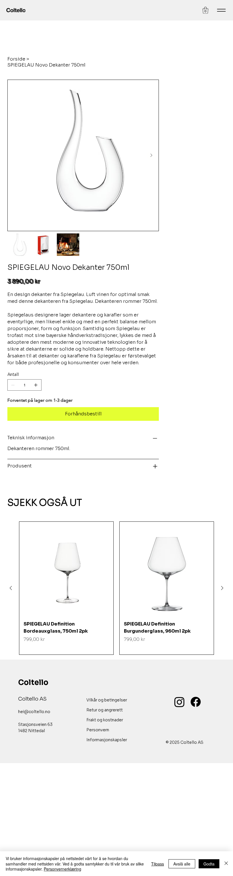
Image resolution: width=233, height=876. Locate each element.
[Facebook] (195, 702)
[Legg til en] (35, 385)
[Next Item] (151, 155)
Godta (209, 864)
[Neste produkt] (222, 588)
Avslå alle (181, 864)
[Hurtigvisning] (66, 569)
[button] (205, 10)
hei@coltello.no (34, 711)
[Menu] (221, 10)
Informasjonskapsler (106, 739)
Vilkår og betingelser (106, 700)
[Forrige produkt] (10, 588)
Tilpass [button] (157, 864)
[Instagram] (179, 702)
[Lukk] (226, 863)
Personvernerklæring (62, 869)
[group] (116, 588)
